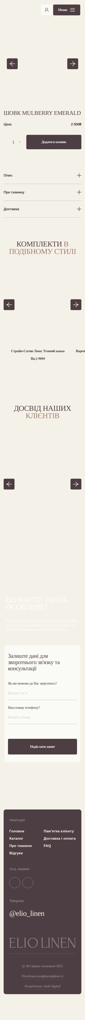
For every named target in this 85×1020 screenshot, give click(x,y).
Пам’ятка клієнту (59, 831)
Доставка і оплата (60, 838)
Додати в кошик (53, 142)
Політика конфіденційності (42, 976)
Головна (16, 831)
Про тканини (20, 846)
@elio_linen (26, 913)
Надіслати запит (42, 747)
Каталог (16, 838)
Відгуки (16, 853)
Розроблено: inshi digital (42, 986)
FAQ (47, 846)
